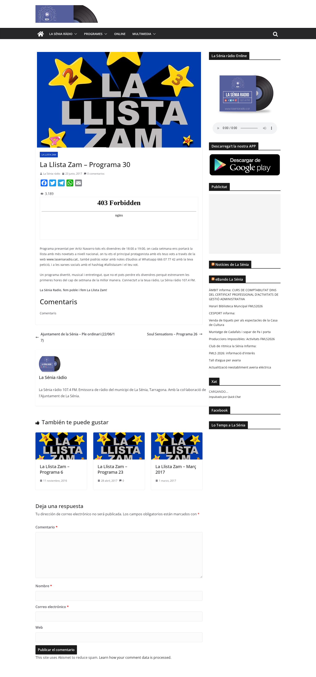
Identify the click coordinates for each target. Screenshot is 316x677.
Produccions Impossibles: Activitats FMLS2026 (242, 339)
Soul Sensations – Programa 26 (172, 334)
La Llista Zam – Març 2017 (175, 469)
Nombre (43, 586)
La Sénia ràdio (60, 34)
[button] (74, 34)
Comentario (46, 527)
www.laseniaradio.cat (62, 259)
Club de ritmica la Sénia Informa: (232, 346)
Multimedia (141, 34)
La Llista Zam (48, 154)
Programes (93, 34)
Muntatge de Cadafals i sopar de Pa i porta (240, 332)
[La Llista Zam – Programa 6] (61, 435)
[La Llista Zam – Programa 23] (119, 435)
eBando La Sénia (229, 279)
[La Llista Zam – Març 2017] (176, 435)
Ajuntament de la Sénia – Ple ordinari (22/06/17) (78, 337)
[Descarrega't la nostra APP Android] (245, 156)
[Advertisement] (245, 224)
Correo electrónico (52, 606)
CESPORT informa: (222, 313)
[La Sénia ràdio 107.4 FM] (40, 34)
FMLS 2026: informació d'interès (232, 353)
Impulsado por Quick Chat (225, 397)
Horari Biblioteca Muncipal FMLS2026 (236, 306)
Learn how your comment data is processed (134, 657)
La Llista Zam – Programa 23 (112, 469)
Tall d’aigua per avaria (225, 360)
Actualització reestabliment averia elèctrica (240, 367)
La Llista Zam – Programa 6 (54, 469)
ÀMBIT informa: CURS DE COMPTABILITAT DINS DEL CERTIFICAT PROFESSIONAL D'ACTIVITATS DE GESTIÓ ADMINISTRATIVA (243, 294)
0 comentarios (95, 173)
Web (39, 627)
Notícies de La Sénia (232, 264)
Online (120, 34)
